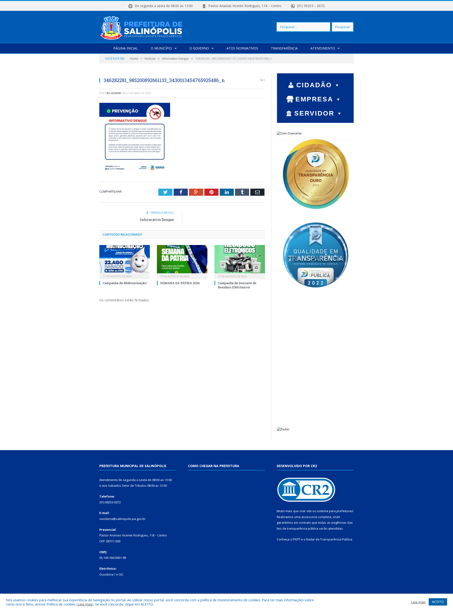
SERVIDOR (314, 113)
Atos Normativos (242, 48)
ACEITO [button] (438, 601)
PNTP (296, 539)
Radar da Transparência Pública (329, 539)
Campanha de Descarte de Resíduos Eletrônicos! (237, 285)
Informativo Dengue (157, 219)
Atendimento (322, 48)
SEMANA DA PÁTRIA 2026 (180, 283)
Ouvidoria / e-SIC (111, 574)
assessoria (309, 517)
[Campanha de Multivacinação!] (124, 261)
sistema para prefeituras (335, 511)
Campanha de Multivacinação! (125, 283)
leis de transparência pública (297, 528)
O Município (161, 48)
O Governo (199, 48)
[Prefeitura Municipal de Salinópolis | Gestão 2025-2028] (142, 27)
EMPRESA (314, 99)
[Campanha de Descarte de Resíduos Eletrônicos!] (239, 261)
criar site (305, 511)
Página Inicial (125, 48)
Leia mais (85, 604)
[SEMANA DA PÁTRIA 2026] (182, 261)
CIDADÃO (314, 85)
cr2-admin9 (113, 93)
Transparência (284, 48)
